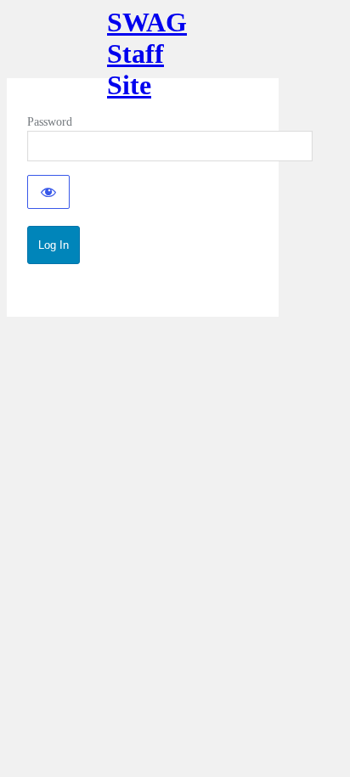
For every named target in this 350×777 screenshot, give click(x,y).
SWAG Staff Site (142, 42)
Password (49, 121)
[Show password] (48, 192)
